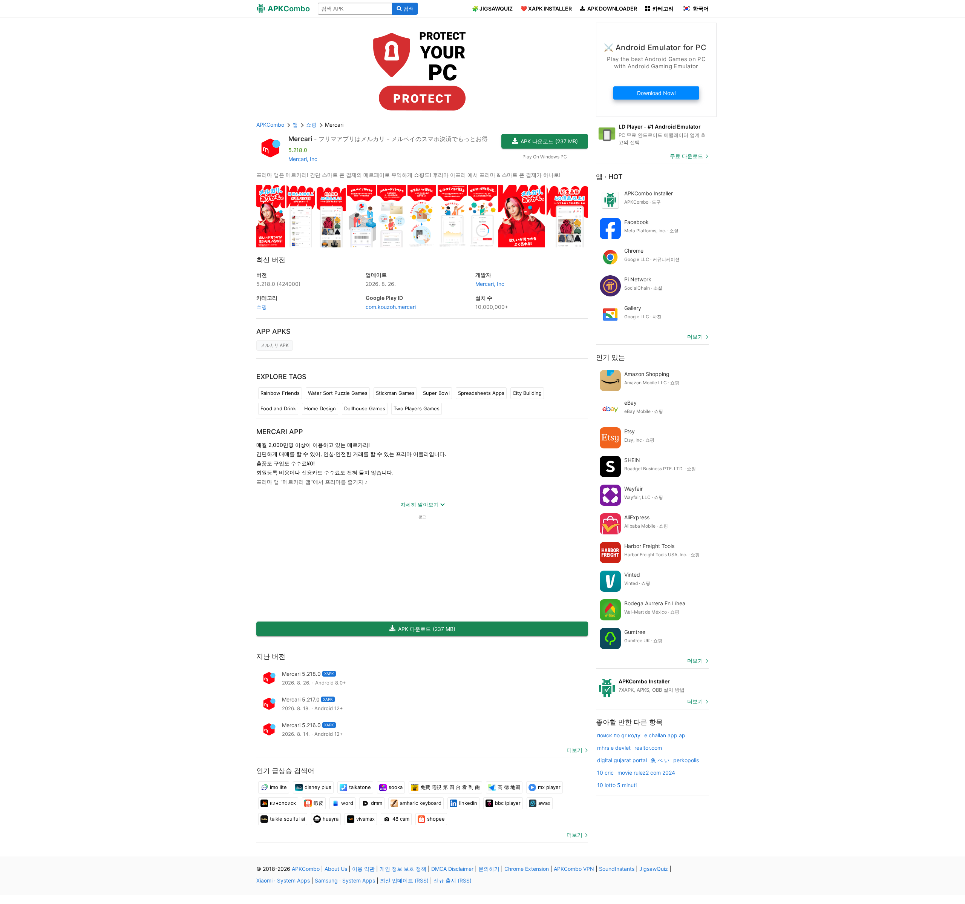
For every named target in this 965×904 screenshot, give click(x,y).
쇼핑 (261, 307)
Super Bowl (436, 393)
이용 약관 (363, 869)
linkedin (468, 803)
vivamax (365, 819)
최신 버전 (270, 260)
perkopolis (686, 760)
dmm (376, 803)
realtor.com (648, 747)
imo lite (278, 787)
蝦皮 (318, 803)
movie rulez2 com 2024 (646, 772)
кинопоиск (283, 803)
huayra (331, 819)
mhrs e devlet (614, 747)
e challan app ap (664, 735)
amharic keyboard (420, 803)
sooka (396, 787)
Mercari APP (279, 432)
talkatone (360, 787)
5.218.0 (278, 284)
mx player (549, 787)
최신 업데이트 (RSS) (404, 880)
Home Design (320, 408)
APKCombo (270, 124)
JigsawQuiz (653, 869)
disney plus (318, 787)
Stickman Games (395, 393)
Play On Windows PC (544, 157)
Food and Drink (278, 408)
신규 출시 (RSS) (452, 880)
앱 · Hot (609, 177)
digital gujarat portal (622, 760)
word (347, 803)
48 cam (400, 819)
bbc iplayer (508, 803)
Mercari (300, 139)
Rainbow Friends (280, 393)
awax (544, 803)
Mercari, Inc (302, 159)
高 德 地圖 (509, 787)
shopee (436, 819)
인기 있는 (610, 357)
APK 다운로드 (549, 141)
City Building (527, 393)
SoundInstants (616, 869)
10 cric (605, 772)
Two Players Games (417, 408)
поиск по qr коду (618, 735)
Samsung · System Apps (345, 880)
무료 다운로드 (686, 156)
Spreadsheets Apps (481, 393)
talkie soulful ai (287, 819)
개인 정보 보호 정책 (403, 869)
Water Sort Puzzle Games (338, 393)
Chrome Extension (526, 869)
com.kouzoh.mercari (391, 307)
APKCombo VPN (574, 869)
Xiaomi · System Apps (283, 880)
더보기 (574, 750)
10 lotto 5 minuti (617, 785)
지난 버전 (270, 656)
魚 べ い (660, 760)
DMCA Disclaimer (452, 869)
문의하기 (488, 869)
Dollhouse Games (364, 408)
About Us (336, 869)
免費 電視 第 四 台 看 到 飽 (450, 787)
